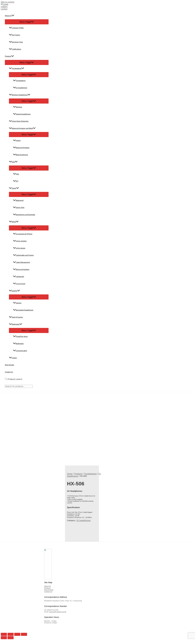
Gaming (14, 291)
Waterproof (19, 200)
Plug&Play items (22, 336)
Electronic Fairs (17, 42)
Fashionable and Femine (25, 255)
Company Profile (18, 28)
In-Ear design (20, 248)
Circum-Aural (20, 284)
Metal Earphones (22, 155)
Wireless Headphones (20, 95)
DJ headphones (21, 88)
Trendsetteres (16, 68)
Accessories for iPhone (24, 234)
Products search (15, 379)
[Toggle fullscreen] (17, 634)
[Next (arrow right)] (11, 637)
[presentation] (13, 16)
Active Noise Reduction (20, 121)
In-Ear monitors (21, 241)
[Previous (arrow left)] (4, 637)
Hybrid (18, 140)
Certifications (16, 49)
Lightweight (20, 276)
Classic (14, 358)
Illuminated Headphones (24, 310)
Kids (13, 162)
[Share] (11, 634)
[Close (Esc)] (4, 634)
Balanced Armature (22, 148)
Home (69, 474)
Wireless (19, 107)
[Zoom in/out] (24, 634)
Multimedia (16, 324)
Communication (21, 351)
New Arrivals (9, 365)
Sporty (14, 188)
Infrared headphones (23, 114)
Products (8, 56)
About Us (8, 16)
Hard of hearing (17, 317)
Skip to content (7, 2)
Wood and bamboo (22, 269)
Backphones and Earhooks (25, 215)
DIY (17, 181)
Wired (14, 222)
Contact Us (9, 372)
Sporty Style (20, 207)
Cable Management (23, 262)
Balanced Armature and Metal (22, 128)
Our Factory (16, 35)
